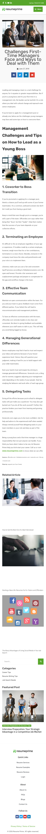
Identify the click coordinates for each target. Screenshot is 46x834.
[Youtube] (8, 3)
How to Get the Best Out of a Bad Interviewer (18, 530)
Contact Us (23, 804)
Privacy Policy (16, 826)
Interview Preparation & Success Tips (17, 726)
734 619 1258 (39, 3)
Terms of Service (29, 826)
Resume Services (23, 763)
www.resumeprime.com (12, 451)
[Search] (41, 662)
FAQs (23, 795)
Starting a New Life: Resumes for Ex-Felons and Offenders (22, 590)
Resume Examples (23, 767)
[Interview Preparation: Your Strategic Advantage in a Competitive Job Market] (23, 706)
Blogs (23, 799)
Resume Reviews (23, 772)
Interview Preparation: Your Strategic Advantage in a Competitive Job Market (22, 730)
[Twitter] (6, 3)
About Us (23, 790)
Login (23, 777)
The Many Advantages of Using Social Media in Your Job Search (21, 651)
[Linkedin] (11, 3)
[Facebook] (3, 3)
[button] (13, 74)
